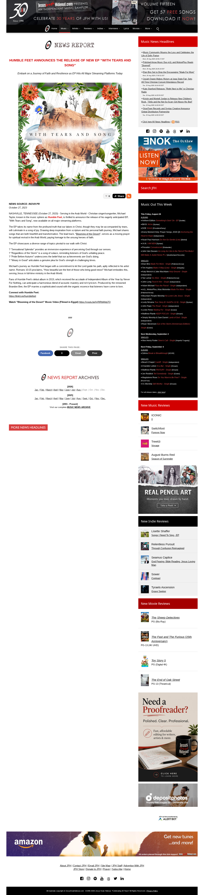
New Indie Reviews (155, 521)
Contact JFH (79, 865)
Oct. (92, 398)
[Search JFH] (157, 29)
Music (63, 28)
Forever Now (158, 432)
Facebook (45, 353)
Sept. (85, 398)
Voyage (155, 445)
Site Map (105, 865)
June (67, 390)
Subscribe (117, 869)
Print (94, 353)
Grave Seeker (158, 591)
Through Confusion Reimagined (167, 548)
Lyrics (126, 28)
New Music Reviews (155, 405)
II (152, 419)
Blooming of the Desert (88, 234)
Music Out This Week (156, 204)
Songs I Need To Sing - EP (165, 535)
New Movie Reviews (155, 603)
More (147, 28)
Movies (136, 28)
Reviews (88, 28)
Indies (100, 28)
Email (78, 353)
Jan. (37, 390)
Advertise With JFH (134, 865)
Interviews (113, 28)
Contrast (155, 578)
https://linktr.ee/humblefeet (22, 296)
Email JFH (93, 865)
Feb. (42, 390)
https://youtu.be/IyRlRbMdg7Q (95, 302)
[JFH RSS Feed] (128, 196)
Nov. (97, 398)
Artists (75, 28)
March (49, 390)
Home (53, 28)
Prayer (106, 869)
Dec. (103, 398)
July (73, 390)
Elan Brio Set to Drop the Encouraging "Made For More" (168, 72)
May (61, 390)
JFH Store (78, 869)
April (56, 390)
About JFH (65, 865)
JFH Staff (117, 865)
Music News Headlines (157, 41)
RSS (177, 122)
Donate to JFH (93, 869)
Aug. (79, 390)
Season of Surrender (162, 458)
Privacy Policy (152, 891)
